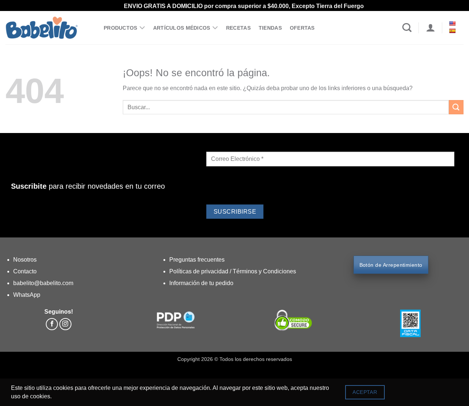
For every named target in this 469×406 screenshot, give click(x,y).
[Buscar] (406, 28)
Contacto (25, 271)
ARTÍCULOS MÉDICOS (181, 28)
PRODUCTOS (120, 28)
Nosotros (25, 259)
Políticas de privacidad (199, 271)
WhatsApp (26, 295)
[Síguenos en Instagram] (65, 324)
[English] (453, 23)
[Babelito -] (49, 27)
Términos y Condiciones (264, 271)
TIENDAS (270, 28)
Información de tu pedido (201, 283)
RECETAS (238, 28)
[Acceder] (430, 28)
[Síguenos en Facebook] (52, 324)
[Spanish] (453, 31)
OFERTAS (302, 28)
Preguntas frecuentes (197, 259)
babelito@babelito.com (43, 283)
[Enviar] (456, 107)
